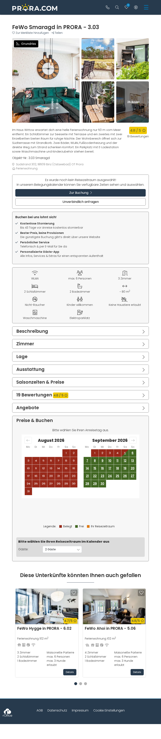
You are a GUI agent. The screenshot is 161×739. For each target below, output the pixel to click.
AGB (40, 710)
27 (132, 476)
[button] (32, 33)
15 (94, 468)
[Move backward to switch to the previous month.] (28, 440)
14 (87, 468)
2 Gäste (50, 549)
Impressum (80, 710)
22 (95, 476)
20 (132, 468)
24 (110, 476)
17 (110, 468)
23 (102, 476)
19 (124, 468)
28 (87, 484)
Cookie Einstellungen (109, 710)
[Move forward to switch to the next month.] (132, 440)
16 (102, 468)
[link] (107, 7)
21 (87, 476)
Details (70, 672)
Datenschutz (57, 710)
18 (117, 468)
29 (95, 484)
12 (125, 461)
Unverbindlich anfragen (80, 201)
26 (125, 476)
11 (117, 461)
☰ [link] (146, 7)
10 (109, 461)
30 (102, 484)
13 (132, 461)
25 (117, 476)
